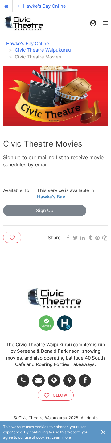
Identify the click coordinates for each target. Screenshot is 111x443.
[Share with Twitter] (75, 237)
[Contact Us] (40, 380)
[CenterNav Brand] (24, 23)
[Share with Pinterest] (97, 237)
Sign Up (44, 210)
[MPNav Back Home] (6, 6)
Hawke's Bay (51, 197)
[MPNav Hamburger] (105, 23)
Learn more (61, 437)
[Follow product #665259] (12, 237)
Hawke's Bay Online (44, 6)
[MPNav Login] (93, 23)
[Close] (103, 432)
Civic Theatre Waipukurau (43, 50)
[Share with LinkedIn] (83, 237)
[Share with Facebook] (68, 237)
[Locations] (71, 380)
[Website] (55, 380)
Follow (58, 395)
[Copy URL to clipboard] (105, 237)
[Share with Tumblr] (90, 237)
